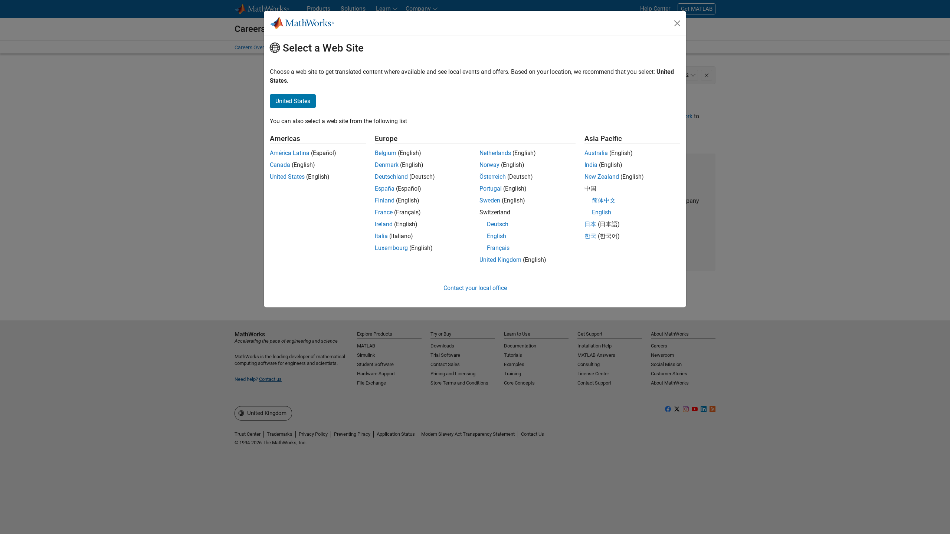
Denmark (387, 164)
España (384, 188)
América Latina (289, 152)
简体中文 (604, 200)
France (384, 212)
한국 (590, 236)
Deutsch (497, 224)
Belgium (385, 152)
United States (287, 176)
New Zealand (601, 176)
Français (498, 247)
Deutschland (391, 176)
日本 (590, 224)
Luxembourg (391, 247)
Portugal (490, 188)
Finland (384, 200)
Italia (381, 236)
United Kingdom (500, 259)
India (590, 164)
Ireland (384, 224)
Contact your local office (475, 287)
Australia (596, 152)
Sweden (489, 200)
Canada (280, 164)
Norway (489, 164)
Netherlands (495, 152)
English (496, 236)
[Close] (677, 23)
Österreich (492, 176)
